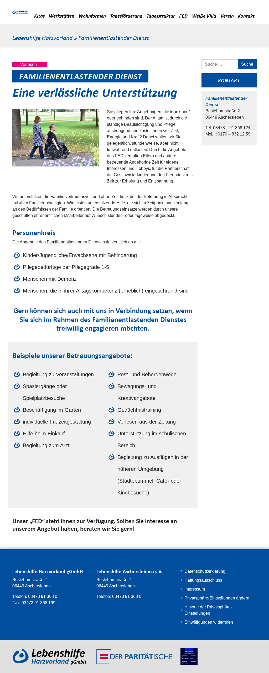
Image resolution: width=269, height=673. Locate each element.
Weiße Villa (204, 15)
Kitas (39, 15)
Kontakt (246, 15)
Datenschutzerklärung (204, 571)
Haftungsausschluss (203, 580)
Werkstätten (61, 15)
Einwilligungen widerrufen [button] (208, 622)
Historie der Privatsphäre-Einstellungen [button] (208, 610)
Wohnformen (92, 15)
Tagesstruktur (161, 15)
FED (183, 15)
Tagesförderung (126, 15)
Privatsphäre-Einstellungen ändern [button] (216, 598)
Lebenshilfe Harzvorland (42, 37)
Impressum (194, 589)
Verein (227, 15)
